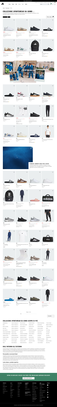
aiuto (38, 2)
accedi (53, 2)
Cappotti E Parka (5, 335)
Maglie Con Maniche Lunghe (49, 324)
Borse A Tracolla (5, 326)
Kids (16, 4)
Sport (23, 4)
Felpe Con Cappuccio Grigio (15, 324)
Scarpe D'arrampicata (32, 330)
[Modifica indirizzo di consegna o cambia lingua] (55, 2)
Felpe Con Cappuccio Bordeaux (15, 323)
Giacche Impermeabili (15, 337)
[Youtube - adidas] (50, 397)
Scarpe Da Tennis (40, 330)
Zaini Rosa (47, 335)
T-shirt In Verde (48, 326)
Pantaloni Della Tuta (23, 342)
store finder (36, 2)
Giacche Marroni (22, 326)
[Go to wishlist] (53, 4)
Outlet (26, 4)
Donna (13, 4)
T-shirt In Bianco (40, 342)
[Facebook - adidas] (50, 385)
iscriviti (48, 2)
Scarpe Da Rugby (40, 326)
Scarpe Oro (30, 342)
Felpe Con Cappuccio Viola (15, 330)
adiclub (50, 2)
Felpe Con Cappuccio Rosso (15, 326)
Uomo (10, 4)
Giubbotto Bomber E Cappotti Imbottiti (15, 335)
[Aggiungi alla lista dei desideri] (14, 20)
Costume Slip (40, 333)
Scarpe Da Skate (40, 328)
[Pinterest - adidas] (50, 392)
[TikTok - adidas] (50, 395)
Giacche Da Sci (22, 328)
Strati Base (39, 337)
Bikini (4, 324)
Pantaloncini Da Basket (23, 333)
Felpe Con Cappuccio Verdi (15, 328)
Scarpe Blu (30, 335)
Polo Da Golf (31, 328)
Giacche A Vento (14, 333)
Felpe (4, 342)
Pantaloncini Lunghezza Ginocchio (24, 339)
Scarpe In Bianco (31, 333)
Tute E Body (48, 330)
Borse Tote (4, 328)
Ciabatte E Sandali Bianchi (6, 337)
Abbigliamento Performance (5, 323)
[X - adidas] (50, 390)
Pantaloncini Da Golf (23, 337)
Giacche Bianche (14, 342)
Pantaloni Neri (31, 324)
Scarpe (19, 4)
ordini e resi (41, 2)
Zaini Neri (47, 333)
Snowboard (39, 335)
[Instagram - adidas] (50, 387)
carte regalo (45, 2)
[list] (24, 17)
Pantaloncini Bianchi (23, 335)
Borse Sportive (5, 330)
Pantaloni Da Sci (31, 326)
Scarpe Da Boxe (31, 337)
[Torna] (2, 4)
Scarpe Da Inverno (23, 330)
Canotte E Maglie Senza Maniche (6, 333)
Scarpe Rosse (40, 324)
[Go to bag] (55, 4)
